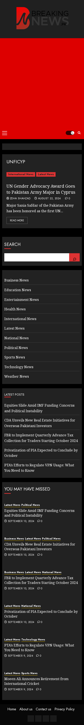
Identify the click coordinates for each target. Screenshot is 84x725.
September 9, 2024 (20, 656)
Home (11, 709)
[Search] (74, 257)
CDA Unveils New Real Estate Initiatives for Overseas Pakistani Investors (39, 546)
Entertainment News (21, 299)
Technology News (18, 367)
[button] (4, 133)
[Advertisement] (42, 82)
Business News (16, 280)
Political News (16, 347)
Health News (15, 309)
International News (20, 174)
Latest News (46, 174)
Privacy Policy (64, 709)
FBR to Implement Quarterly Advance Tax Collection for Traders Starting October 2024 (41, 580)
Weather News (16, 376)
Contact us (43, 709)
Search (12, 244)
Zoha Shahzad (20, 198)
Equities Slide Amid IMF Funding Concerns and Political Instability (39, 513)
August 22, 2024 (49, 198)
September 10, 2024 (21, 521)
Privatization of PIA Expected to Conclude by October (41, 614)
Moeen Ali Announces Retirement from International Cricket (36, 681)
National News (16, 338)
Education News (17, 290)
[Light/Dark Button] (70, 133)
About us (26, 709)
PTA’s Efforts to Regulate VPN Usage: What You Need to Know (39, 647)
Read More (17, 220)
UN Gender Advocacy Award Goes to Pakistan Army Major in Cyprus (40, 189)
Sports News (14, 357)
